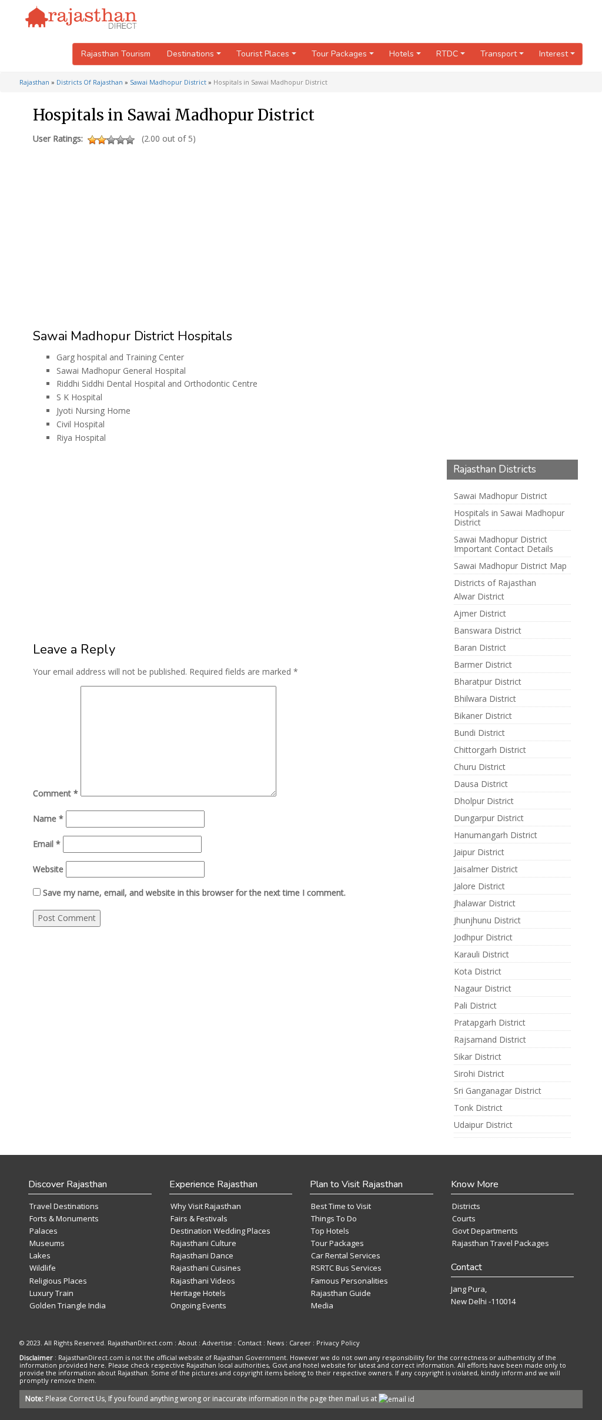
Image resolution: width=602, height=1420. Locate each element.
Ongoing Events (198, 1305)
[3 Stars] (111, 140)
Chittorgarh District (490, 750)
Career (300, 1342)
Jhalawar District (485, 903)
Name (48, 818)
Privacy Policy (338, 1342)
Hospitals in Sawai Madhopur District (509, 517)
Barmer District (483, 664)
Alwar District (479, 596)
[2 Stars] (101, 140)
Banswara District (487, 630)
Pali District (475, 1005)
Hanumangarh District (495, 835)
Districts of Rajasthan (495, 583)
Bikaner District (483, 716)
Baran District (480, 647)
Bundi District (479, 733)
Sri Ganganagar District (497, 1091)
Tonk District (478, 1108)
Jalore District (479, 886)
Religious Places (58, 1280)
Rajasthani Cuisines (205, 1267)
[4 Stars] (120, 140)
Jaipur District (479, 852)
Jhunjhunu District (487, 920)
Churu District (480, 767)
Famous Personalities (349, 1280)
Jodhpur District (483, 937)
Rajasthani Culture (203, 1243)
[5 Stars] (130, 140)
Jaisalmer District (486, 869)
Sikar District (477, 1056)
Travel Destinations (64, 1206)
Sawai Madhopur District (168, 82)
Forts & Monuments (64, 1218)
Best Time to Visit (341, 1206)
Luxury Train (51, 1293)
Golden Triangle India (67, 1305)
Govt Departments (485, 1230)
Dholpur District (484, 801)
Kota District (477, 971)
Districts (466, 1206)
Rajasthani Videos (202, 1280)
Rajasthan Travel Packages (500, 1243)
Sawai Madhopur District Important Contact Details (503, 544)
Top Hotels (330, 1230)
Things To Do (334, 1218)
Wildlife (42, 1267)
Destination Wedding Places (220, 1230)
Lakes (40, 1255)
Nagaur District (482, 988)
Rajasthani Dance (201, 1255)
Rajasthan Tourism (115, 53)
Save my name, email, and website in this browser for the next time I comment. (194, 892)
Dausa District (481, 784)
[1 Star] (92, 140)
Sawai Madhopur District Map (510, 566)
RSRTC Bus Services (346, 1267)
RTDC (447, 53)
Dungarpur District (489, 818)
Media (322, 1305)
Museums (47, 1243)
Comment (55, 793)
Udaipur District (483, 1125)
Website (48, 869)
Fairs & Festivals (199, 1218)
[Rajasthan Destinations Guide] (81, 18)
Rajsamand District (490, 1039)
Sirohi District (479, 1074)
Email (47, 843)
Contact (250, 1342)
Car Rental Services (345, 1255)
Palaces (43, 1230)
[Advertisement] (229, 231)
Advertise (217, 1342)
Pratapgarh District (490, 1022)
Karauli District (481, 954)
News (275, 1342)
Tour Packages (337, 1243)
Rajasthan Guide (341, 1293)
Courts (464, 1218)
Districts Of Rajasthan (89, 82)
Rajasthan (34, 82)
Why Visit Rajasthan (205, 1206)
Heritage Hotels (198, 1293)
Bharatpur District (487, 681)
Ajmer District (480, 613)
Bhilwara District (485, 699)
